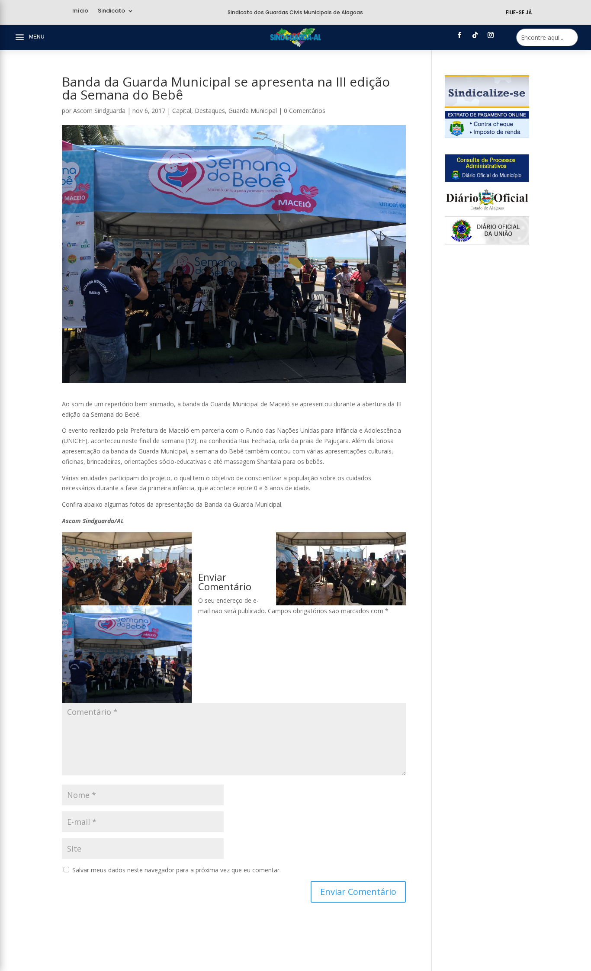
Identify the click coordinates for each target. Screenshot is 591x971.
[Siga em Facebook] (459, 35)
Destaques (210, 110)
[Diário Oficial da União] (487, 242)
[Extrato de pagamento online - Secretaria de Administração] (487, 136)
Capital (181, 110)
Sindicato (111, 11)
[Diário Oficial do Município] (487, 180)
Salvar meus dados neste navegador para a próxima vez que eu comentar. (176, 870)
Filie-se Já (519, 12)
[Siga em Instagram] (491, 35)
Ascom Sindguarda (99, 110)
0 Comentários (304, 110)
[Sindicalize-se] (487, 105)
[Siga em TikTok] (475, 35)
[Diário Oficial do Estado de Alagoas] (487, 211)
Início (80, 11)
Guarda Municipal (252, 110)
